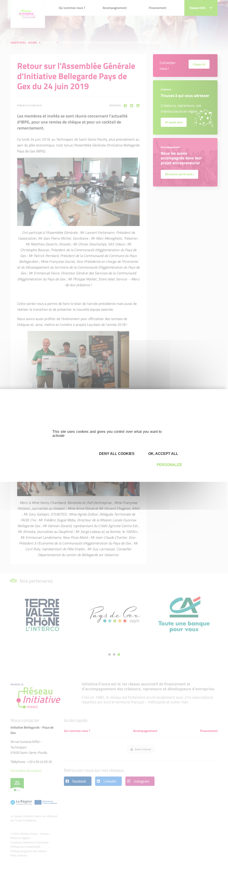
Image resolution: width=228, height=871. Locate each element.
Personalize (169, 465)
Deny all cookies (116, 454)
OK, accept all (162, 454)
